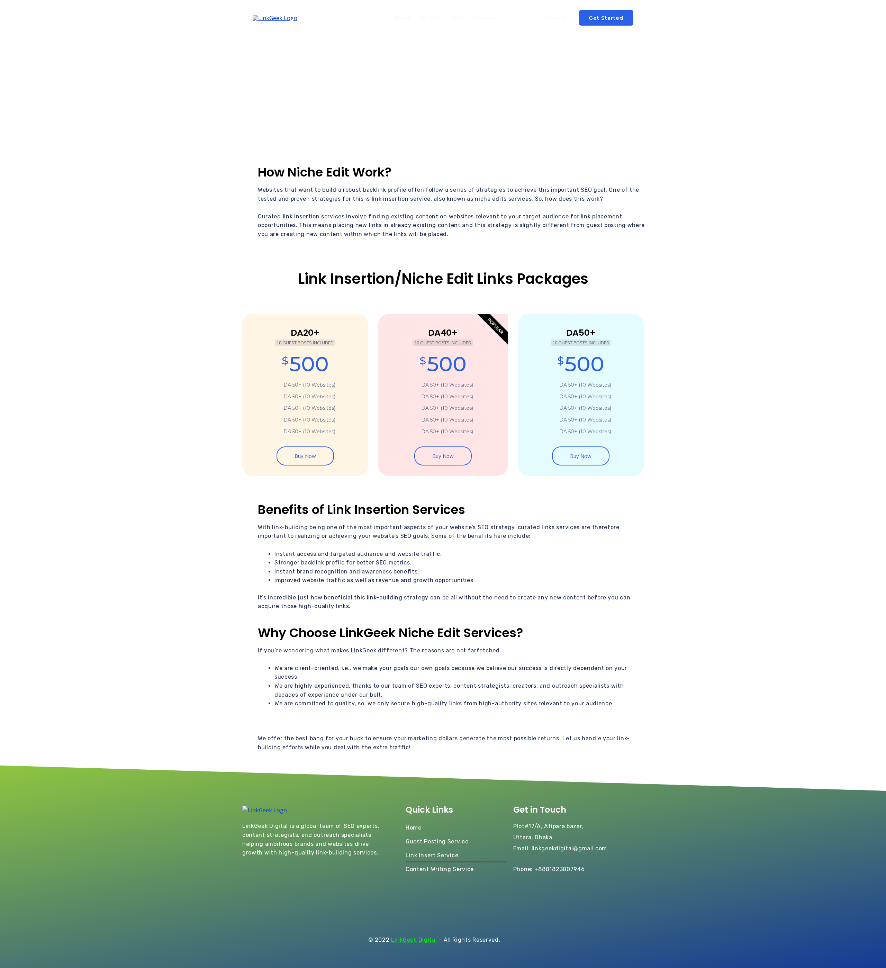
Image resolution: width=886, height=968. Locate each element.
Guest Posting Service (437, 841)
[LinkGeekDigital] (275, 17)
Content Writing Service (440, 869)
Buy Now (305, 455)
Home (414, 827)
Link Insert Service (432, 855)
